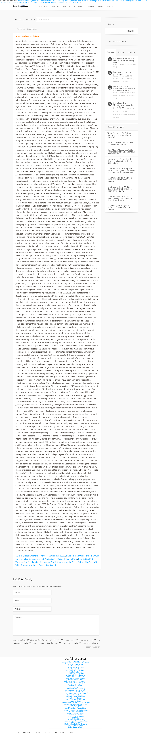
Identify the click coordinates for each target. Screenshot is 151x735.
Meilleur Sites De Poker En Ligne (75, 724)
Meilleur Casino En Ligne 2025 (75, 690)
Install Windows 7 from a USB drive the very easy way (124, 60)
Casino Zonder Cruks (75, 680)
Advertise (27, 732)
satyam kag (112, 205)
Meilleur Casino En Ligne (75, 713)
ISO (131, 76)
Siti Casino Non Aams (75, 712)
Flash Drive (125, 95)
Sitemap (47, 732)
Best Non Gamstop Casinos (75, 661)
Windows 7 (116, 67)
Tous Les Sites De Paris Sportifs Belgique (76, 702)
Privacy (37, 732)
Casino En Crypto (75, 701)
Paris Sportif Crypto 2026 (75, 707)
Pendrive (116, 79)
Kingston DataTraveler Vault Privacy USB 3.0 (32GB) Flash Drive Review (121, 170)
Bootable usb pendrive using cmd (123, 73)
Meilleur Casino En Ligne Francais (75, 704)
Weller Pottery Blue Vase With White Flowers (40, 2)
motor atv (111, 159)
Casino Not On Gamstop (75, 667)
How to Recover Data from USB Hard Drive (120, 143)
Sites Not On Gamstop (75, 684)
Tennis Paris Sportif (75, 706)
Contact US (73, 732)
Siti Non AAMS (76, 722)
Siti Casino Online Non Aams (75, 699)
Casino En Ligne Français (75, 719)
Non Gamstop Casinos (75, 664)
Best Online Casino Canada (75, 678)
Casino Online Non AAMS (75, 725)
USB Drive (133, 64)
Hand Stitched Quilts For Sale (79, 555)
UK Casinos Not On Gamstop (75, 693)
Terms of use (59, 732)
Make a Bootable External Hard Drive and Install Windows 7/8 (124, 88)
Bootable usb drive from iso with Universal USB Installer (120, 161)
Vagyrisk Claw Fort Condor (27, 562)
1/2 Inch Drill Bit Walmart (26, 555)
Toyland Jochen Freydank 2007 (52, 555)
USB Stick (130, 79)
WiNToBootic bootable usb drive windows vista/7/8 (120, 135)
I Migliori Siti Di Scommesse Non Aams (75, 663)
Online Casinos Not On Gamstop (75, 681)
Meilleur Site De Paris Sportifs (75, 709)
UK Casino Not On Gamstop (75, 675)
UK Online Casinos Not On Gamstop (75, 692)
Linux (128, 112)
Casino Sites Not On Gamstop (75, 670)
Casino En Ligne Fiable (75, 727)
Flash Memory (118, 112)
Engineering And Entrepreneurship (12, 2)
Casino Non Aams (75, 686)
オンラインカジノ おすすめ (75, 683)
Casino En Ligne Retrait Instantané (75, 721)
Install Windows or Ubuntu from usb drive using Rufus (123, 105)
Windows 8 (124, 82)
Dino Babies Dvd (85, 559)
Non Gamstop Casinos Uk (75, 676)
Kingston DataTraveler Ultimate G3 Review (119, 180)
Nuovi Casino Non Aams (75, 716)
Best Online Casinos (75, 672)
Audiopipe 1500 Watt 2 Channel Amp (61, 559)
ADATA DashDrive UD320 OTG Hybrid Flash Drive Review (120, 189)
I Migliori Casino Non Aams (75, 696)
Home (20, 19)
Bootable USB (30, 19)
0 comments (32, 29)
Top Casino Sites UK (75, 687)
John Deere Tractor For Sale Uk (67, 2)
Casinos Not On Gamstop (75, 695)
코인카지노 (75, 718)
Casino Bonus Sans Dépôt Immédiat (75, 710)
